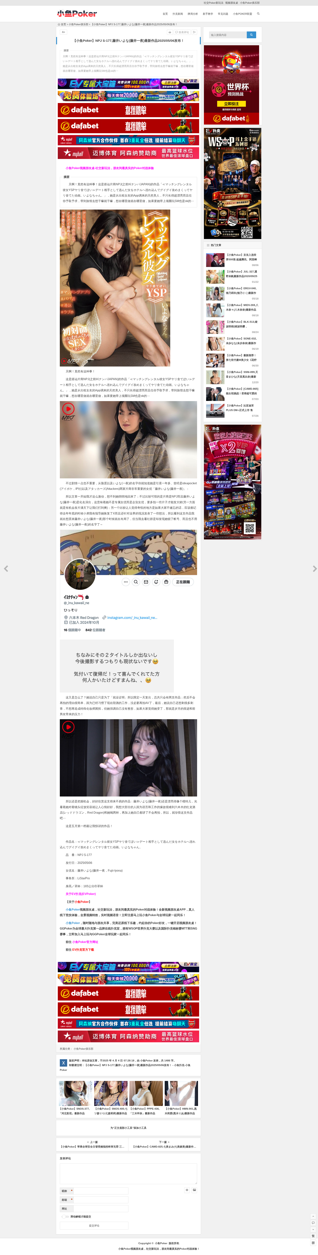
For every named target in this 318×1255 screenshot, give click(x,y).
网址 (64, 1208)
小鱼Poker (73, 909)
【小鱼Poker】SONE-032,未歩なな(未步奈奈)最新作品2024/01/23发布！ (241, 343)
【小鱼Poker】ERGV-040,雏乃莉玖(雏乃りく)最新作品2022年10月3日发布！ (241, 293)
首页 (165, 13)
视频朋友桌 (231, 2)
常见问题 (223, 13)
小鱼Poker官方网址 (85, 942)
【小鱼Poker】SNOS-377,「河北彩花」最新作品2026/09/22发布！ (74, 1113)
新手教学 (208, 13)
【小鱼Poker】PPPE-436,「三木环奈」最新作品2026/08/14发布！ (144, 1113)
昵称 (67, 1191)
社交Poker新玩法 (213, 2)
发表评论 (183, 32)
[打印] (170, 32)
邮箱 (67, 1200)
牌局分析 (193, 13)
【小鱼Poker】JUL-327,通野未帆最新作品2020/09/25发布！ (241, 276)
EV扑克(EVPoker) (84, 893)
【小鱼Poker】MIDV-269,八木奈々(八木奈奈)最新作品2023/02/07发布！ (242, 310)
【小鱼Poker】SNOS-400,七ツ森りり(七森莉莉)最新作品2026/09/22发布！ (111, 1113)
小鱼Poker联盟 (242, 13)
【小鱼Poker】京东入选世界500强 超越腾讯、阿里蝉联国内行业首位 (241, 259)
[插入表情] (187, 1190)
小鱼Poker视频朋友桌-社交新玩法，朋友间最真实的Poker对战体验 (110, 168)
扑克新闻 (178, 13)
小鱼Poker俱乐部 (250, 2)
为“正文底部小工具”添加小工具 (128, 1127)
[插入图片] (194, 1190)
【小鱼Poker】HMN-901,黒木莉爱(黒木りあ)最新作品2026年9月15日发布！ (181, 1113)
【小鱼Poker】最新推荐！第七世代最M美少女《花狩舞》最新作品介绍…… (241, 360)
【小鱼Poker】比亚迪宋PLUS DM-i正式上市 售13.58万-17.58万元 (240, 410)
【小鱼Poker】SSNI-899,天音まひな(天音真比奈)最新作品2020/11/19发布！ (242, 377)
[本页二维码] (313, 1243)
